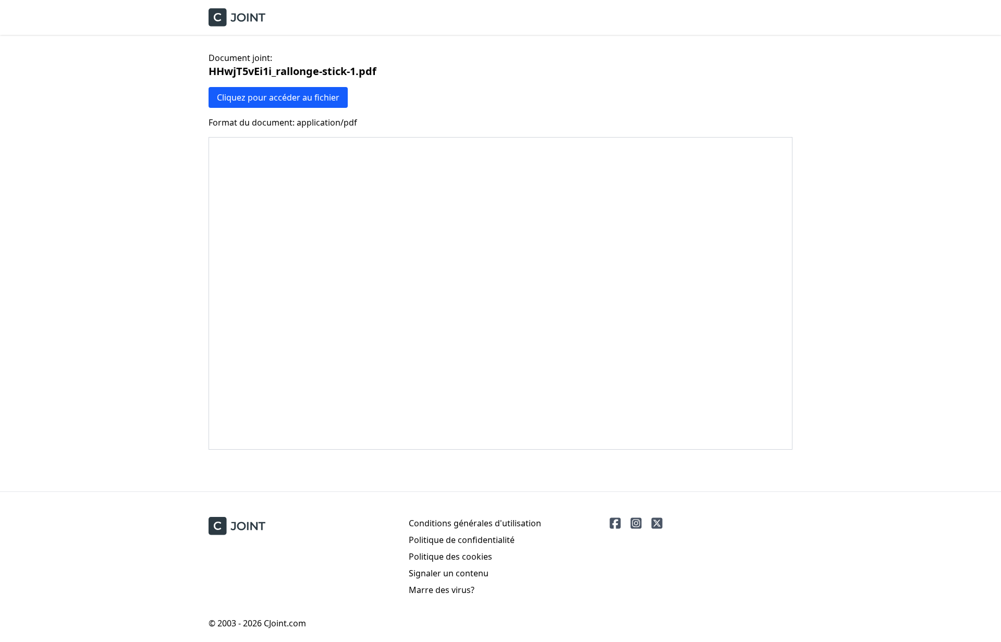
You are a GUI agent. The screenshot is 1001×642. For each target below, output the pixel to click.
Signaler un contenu (449, 573)
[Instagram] (636, 523)
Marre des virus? (441, 590)
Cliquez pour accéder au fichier (278, 97)
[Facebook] (615, 523)
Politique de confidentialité (462, 540)
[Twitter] (657, 523)
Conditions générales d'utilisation (475, 523)
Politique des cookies (450, 556)
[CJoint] (237, 526)
